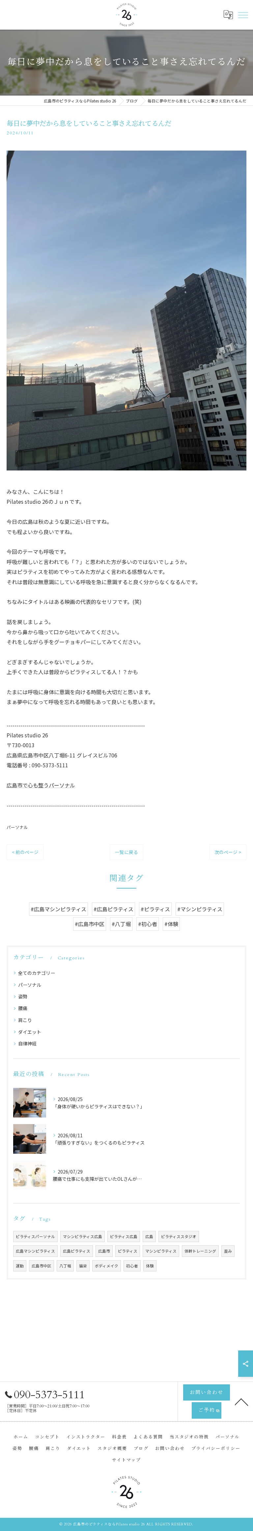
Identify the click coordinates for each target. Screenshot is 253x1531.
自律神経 (27, 1043)
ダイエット (29, 1032)
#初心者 (147, 924)
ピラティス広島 (123, 1236)
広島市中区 (41, 1265)
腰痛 (22, 1008)
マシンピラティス (161, 1251)
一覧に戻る (126, 852)
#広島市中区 (89, 924)
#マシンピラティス (199, 909)
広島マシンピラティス (35, 1251)
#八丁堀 (121, 924)
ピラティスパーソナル (35, 1236)
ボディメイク (106, 1265)
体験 (150, 1265)
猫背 (83, 1265)
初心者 (132, 1265)
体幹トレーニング (200, 1251)
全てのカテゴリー (36, 973)
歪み (228, 1251)
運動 (20, 1265)
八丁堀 (65, 1265)
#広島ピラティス (113, 909)
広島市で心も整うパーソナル (41, 785)
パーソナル (17, 827)
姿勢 (22, 996)
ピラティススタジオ (178, 1236)
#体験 (171, 924)
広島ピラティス (76, 1251)
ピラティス (127, 1251)
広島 (149, 1236)
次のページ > (227, 852)
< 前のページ (25, 852)
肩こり (25, 1020)
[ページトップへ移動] (241, 1401)
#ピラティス (155, 909)
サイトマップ (126, 1460)
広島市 (104, 1251)
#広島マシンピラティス (58, 909)
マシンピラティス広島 (82, 1236)
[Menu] (242, 14)
